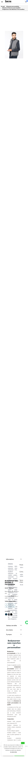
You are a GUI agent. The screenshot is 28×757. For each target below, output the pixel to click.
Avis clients (9, 630)
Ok (23, 743)
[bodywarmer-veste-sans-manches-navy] (6, 614)
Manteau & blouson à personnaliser (11, 7)
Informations (10, 559)
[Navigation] (2, 1)
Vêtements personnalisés (12, 6)
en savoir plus (13, 752)
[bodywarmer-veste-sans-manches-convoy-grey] (8, 614)
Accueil (3, 6)
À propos (9, 634)
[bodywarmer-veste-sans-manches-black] (11, 614)
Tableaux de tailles (11, 625)
